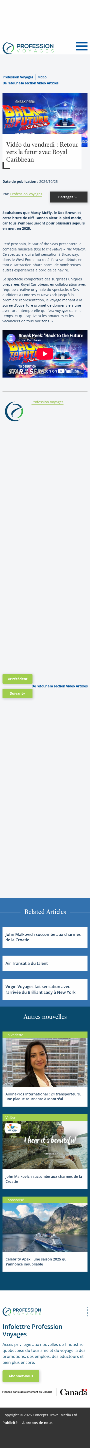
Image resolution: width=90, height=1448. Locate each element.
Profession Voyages (17, 77)
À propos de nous (37, 1422)
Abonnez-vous (20, 1376)
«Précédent (18, 678)
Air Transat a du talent (27, 963)
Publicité (10, 1422)
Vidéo (42, 77)
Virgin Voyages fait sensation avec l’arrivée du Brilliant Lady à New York (41, 989)
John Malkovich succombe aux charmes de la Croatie (43, 937)
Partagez (66, 197)
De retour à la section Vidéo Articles (30, 83)
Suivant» (17, 693)
